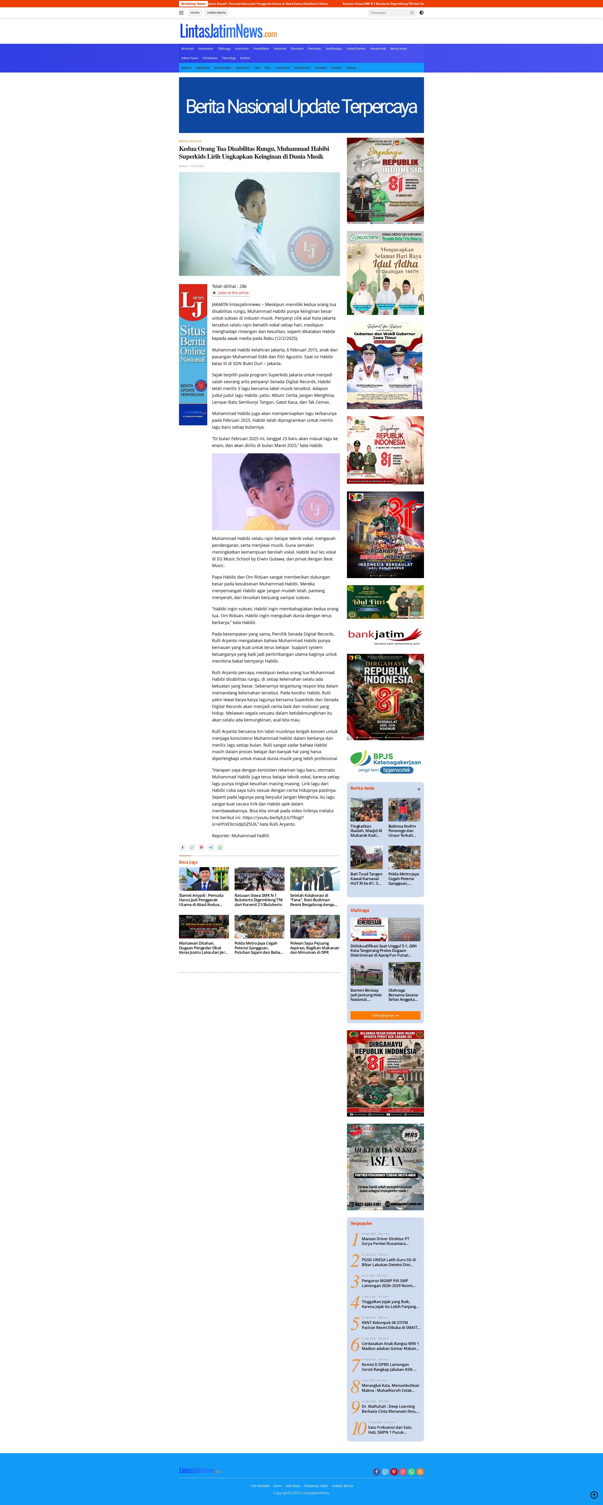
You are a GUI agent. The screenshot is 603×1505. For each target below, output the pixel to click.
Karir (278, 1486)
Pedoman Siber (316, 1486)
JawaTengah (222, 67)
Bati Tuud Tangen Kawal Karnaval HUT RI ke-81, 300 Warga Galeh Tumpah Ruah (366, 878)
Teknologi (229, 58)
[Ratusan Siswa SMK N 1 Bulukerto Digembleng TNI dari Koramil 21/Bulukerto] (260, 879)
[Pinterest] (394, 1472)
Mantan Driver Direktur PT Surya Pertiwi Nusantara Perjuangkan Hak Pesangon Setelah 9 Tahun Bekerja (386, 1241)
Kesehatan (205, 48)
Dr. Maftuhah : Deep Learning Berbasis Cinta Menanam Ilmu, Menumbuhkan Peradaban (389, 1409)
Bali (257, 67)
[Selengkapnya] (418, 789)
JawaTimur (243, 67)
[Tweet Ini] (192, 847)
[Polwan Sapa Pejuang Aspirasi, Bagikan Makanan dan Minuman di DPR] (315, 926)
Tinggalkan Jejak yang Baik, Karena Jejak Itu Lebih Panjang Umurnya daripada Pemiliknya (389, 1304)
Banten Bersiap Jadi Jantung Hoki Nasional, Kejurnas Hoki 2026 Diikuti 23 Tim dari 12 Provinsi (366, 995)
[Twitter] (385, 1472)
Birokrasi (187, 48)
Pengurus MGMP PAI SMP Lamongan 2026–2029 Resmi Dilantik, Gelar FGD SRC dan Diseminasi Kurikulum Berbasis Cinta (389, 1283)
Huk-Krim (242, 48)
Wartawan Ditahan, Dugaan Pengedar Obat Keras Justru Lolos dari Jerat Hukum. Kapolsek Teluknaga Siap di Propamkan (203, 948)
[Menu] (182, 13)
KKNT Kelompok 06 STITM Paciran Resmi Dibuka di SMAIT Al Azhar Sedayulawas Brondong (391, 1325)
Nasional (280, 48)
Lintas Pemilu (356, 48)
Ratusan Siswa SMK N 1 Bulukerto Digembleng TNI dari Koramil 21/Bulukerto (311, 4)
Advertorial (378, 48)
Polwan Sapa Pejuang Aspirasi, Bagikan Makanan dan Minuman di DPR (314, 948)
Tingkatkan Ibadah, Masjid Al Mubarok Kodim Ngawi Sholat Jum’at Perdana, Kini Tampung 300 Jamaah (366, 831)
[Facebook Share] (182, 847)
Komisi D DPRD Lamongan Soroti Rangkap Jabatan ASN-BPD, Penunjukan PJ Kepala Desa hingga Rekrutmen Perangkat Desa (391, 1367)
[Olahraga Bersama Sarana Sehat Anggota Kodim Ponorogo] (404, 974)
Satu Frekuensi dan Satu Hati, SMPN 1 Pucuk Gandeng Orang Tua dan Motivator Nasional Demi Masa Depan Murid (390, 1430)
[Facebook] (376, 1472)
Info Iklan (293, 1486)
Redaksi (183, 166)
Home (195, 12)
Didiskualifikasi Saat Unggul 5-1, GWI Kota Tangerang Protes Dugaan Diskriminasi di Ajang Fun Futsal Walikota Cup (383, 951)
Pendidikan (261, 48)
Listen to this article (233, 292)
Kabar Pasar (189, 58)
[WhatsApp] (411, 1472)
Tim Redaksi (260, 1486)
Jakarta (186, 67)
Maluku (336, 67)
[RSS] (420, 1472)
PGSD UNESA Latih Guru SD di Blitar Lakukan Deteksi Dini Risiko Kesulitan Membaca (389, 1262)
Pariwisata (210, 58)
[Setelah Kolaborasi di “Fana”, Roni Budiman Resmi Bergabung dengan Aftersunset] (315, 879)
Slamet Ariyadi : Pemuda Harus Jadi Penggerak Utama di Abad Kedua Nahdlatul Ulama (201, 900)
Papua (351, 67)
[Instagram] (403, 1472)
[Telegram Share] (210, 847)
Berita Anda (399, 48)
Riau (268, 67)
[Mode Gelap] (421, 13)
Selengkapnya (383, 1015)
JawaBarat (203, 67)
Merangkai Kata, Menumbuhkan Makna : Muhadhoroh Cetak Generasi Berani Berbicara (390, 1388)
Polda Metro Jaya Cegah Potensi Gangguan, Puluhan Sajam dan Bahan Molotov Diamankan (259, 948)
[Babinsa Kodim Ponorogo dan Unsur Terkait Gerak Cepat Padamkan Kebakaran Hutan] (404, 809)
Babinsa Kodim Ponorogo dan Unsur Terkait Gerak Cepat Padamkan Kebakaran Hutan (402, 831)
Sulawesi (321, 67)
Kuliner (245, 58)
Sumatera (282, 67)
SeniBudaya (334, 48)
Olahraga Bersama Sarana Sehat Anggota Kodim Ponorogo (403, 995)
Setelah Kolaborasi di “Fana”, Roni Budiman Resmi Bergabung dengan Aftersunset (313, 900)
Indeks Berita (216, 12)
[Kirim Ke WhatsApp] (220, 847)
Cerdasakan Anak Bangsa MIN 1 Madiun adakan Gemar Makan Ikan (390, 1346)
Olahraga (224, 48)
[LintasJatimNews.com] (228, 30)
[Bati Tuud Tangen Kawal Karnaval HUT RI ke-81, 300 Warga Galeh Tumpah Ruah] (366, 857)
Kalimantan (302, 67)
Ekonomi (297, 48)
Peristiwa (314, 48)
